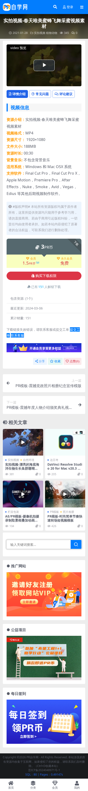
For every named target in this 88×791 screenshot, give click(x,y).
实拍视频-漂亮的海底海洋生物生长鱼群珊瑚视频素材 (22, 468)
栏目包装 (13, 512)
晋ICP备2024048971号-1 (44, 770)
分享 (42, 361)
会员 (33, 258)
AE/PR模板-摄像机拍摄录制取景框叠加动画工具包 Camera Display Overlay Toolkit (22, 522)
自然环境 (28, 460)
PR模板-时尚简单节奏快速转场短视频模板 (64, 518)
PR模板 (54, 512)
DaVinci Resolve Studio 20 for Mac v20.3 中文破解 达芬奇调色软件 (64, 468)
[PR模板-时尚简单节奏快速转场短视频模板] (65, 494)
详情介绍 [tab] (19, 94)
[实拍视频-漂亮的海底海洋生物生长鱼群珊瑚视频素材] (23, 442)
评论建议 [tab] (66, 94)
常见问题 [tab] (42, 94)
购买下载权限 (46, 276)
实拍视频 (39, 33)
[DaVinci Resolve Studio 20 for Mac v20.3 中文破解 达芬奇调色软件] (65, 442)
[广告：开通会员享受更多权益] (44, 349)
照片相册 (68, 512)
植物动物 (51, 33)
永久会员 (66, 258)
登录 (70, 7)
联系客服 (17, 335)
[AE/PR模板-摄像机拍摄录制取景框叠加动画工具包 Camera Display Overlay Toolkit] (23, 494)
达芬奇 (54, 460)
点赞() (74, 361)
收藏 (57, 361)
